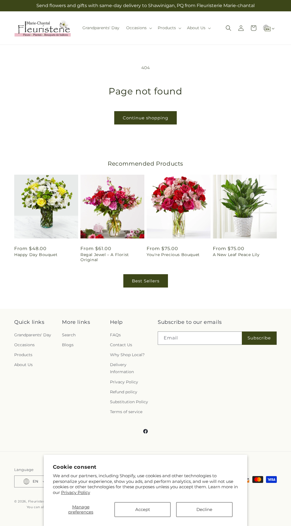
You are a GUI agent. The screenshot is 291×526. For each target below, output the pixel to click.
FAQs (115, 334)
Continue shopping (145, 118)
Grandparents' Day (32, 334)
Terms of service (126, 411)
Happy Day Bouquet (35, 254)
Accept (142, 509)
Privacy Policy (75, 492)
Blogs (68, 344)
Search (69, 334)
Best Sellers (145, 281)
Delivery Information (122, 368)
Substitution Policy (129, 401)
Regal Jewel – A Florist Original (104, 257)
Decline (204, 509)
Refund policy (123, 391)
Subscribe (259, 338)
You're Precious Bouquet (173, 254)
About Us (23, 364)
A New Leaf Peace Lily (236, 254)
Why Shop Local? (127, 354)
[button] (138, 28)
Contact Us (121, 344)
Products (23, 354)
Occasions (24, 344)
